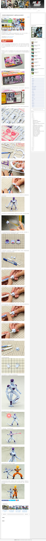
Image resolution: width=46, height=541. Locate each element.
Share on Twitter (13, 500)
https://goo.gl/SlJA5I (11, 36)
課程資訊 (33, 100)
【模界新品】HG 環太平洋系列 (35, 122)
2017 (32, 117)
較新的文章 (4, 514)
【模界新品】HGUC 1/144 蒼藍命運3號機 (36, 121)
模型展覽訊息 (33, 94)
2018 (32, 116)
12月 (33, 118)
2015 (32, 148)
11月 (33, 119)
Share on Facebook (5, 500)
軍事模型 (33, 83)
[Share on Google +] (16, 500)
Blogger (42, 109)
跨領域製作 (33, 92)
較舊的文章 (26, 514)
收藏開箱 (33, 78)
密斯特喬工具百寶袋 (34, 86)
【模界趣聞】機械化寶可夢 (35, 120)
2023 (32, 113)
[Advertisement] (38, 19)
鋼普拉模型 (33, 103)
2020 (32, 114)
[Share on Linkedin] (18, 500)
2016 (32, 147)
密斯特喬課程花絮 (34, 89)
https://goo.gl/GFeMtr (10, 37)
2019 (32, 115)
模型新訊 (33, 97)
